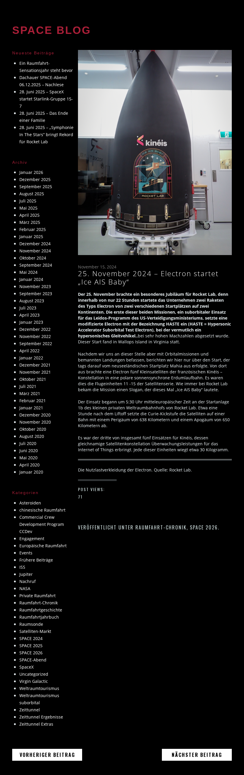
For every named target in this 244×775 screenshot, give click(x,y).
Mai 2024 (28, 272)
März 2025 (29, 222)
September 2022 (35, 343)
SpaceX (26, 667)
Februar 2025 (32, 229)
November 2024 (35, 251)
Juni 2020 (28, 450)
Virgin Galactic (33, 681)
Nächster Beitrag (202, 754)
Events (25, 553)
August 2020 (31, 436)
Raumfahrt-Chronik (161, 527)
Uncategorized (33, 674)
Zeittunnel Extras (36, 724)
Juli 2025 (27, 201)
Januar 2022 (31, 358)
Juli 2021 (27, 386)
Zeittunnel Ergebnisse (41, 717)
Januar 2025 (31, 236)
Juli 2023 (27, 308)
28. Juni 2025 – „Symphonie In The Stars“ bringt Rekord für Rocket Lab (46, 134)
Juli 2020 (27, 443)
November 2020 (35, 422)
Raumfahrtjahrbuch (39, 617)
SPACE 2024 (31, 638)
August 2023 (31, 301)
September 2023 (35, 293)
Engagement (31, 538)
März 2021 (29, 393)
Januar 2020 (31, 472)
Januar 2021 (31, 408)
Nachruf (27, 581)
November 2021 (35, 372)
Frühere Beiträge (36, 560)
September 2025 (35, 186)
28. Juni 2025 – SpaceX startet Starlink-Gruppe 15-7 (46, 99)
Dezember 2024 (35, 243)
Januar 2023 (31, 322)
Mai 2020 (28, 457)
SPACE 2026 (204, 527)
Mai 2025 (28, 208)
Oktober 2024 (32, 258)
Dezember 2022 (35, 329)
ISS (22, 567)
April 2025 (29, 215)
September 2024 (35, 265)
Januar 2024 (31, 279)
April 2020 (29, 465)
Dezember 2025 (35, 179)
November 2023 (35, 286)
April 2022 (29, 350)
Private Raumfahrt (37, 595)
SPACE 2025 (31, 645)
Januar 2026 (31, 172)
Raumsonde (31, 624)
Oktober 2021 (32, 379)
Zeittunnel (29, 710)
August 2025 (31, 193)
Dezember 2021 (35, 365)
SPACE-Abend (32, 660)
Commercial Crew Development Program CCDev (41, 524)
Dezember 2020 (35, 415)
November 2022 (35, 336)
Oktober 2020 (32, 429)
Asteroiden (30, 503)
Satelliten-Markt (35, 631)
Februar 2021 (32, 400)
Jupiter (26, 574)
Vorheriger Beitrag (51, 754)
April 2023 (29, 315)
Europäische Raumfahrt (43, 545)
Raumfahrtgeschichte (40, 610)
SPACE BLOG (51, 30)
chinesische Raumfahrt (42, 510)
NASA (24, 588)
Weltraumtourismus (39, 688)
